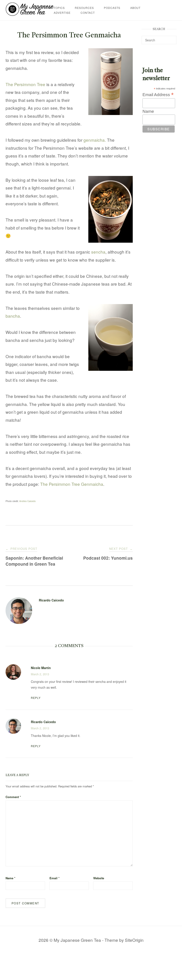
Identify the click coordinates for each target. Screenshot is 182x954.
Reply (36, 698)
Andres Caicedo (27, 501)
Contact (88, 12)
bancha (13, 316)
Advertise (62, 12)
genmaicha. (94, 140)
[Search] (171, 38)
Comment (13, 797)
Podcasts (112, 8)
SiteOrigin (134, 940)
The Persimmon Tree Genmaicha (71, 484)
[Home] (30, 14)
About (135, 8)
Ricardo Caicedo (51, 600)
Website (98, 878)
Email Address (158, 94)
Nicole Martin (41, 668)
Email (54, 878)
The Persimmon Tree (25, 84)
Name (10, 878)
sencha (98, 252)
